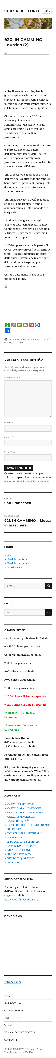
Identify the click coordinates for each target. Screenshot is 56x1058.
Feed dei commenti (18, 563)
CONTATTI (10, 1039)
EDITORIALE (14, 837)
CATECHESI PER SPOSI (20, 804)
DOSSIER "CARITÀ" (18, 820)
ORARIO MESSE (14, 1010)
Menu (47, 11)
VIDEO (8, 1025)
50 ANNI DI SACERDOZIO (19, 1032)
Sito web (9, 452)
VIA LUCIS (13, 862)
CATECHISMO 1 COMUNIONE (24, 808)
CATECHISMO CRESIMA (21, 816)
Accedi (11, 555)
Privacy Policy (12, 981)
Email (8, 437)
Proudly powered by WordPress (19, 1052)
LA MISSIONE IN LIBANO (21, 845)
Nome (8, 422)
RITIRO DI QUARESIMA (20, 858)
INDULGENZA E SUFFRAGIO (23, 841)
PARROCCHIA (12, 1003)
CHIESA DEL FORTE (22, 11)
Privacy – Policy (34, 1049)
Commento (12, 378)
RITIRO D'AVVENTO (19, 854)
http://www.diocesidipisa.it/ (21, 899)
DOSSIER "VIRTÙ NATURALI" (24, 833)
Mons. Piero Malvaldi (19, 339)
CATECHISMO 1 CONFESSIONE (25, 812)
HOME (8, 996)
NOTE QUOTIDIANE (13, 342)
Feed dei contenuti (18, 559)
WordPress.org (16, 567)
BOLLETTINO (12, 1017)
